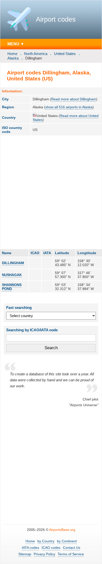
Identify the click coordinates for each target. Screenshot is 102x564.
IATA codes (30, 548)
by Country (45, 541)
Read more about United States (66, 118)
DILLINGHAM (13, 263)
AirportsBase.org (62, 530)
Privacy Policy (44, 554)
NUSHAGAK (12, 275)
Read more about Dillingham (73, 99)
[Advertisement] (51, 192)
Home (12, 54)
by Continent (67, 541)
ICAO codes (51, 548)
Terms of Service (71, 554)
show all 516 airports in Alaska (69, 107)
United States (65, 54)
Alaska (13, 58)
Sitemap (24, 554)
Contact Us (71, 548)
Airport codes (56, 19)
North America (35, 54)
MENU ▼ (15, 44)
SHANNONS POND (12, 287)
